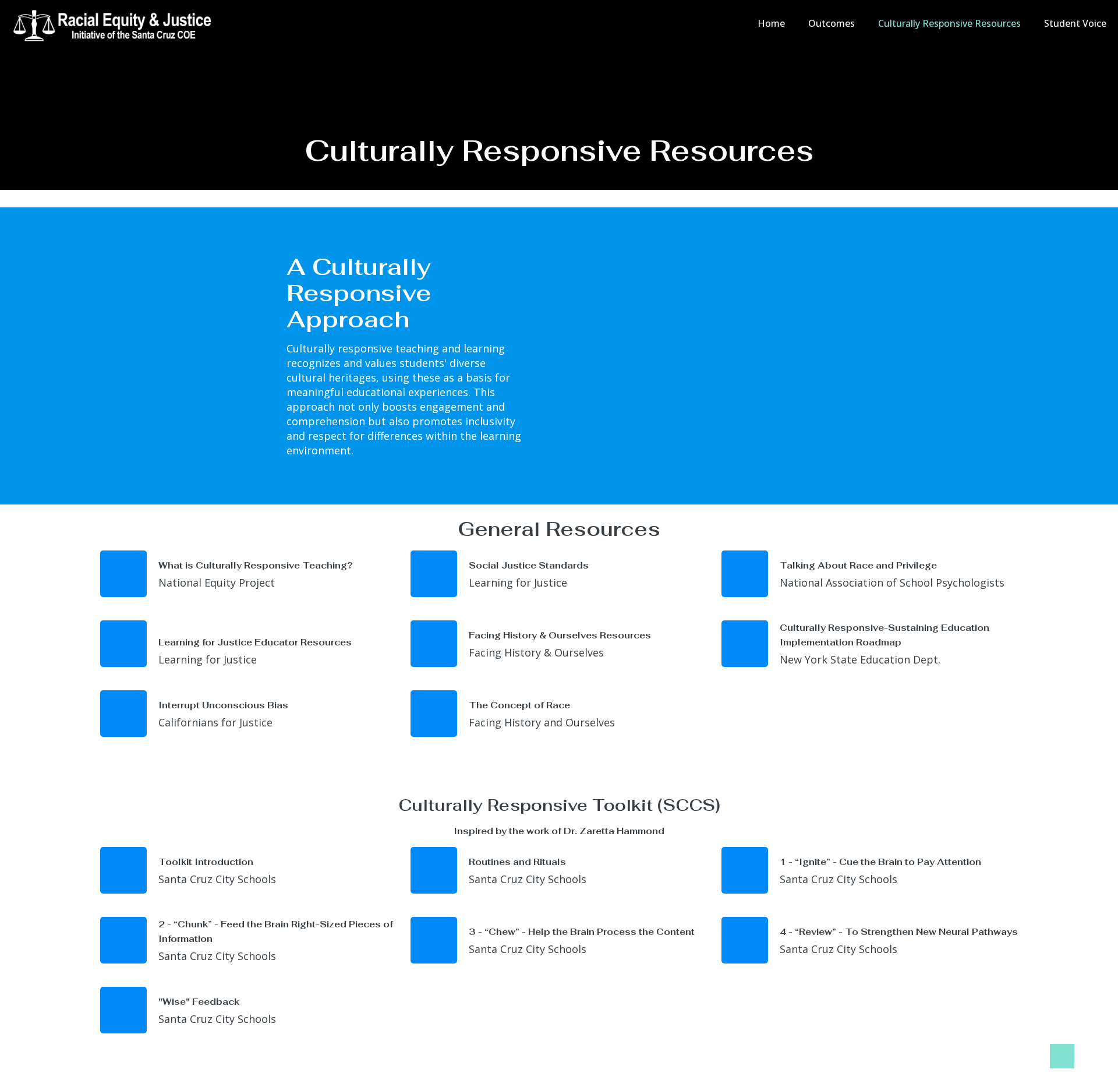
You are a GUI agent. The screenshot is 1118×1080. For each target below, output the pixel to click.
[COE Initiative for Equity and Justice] (116, 23)
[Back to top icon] (1062, 1056)
